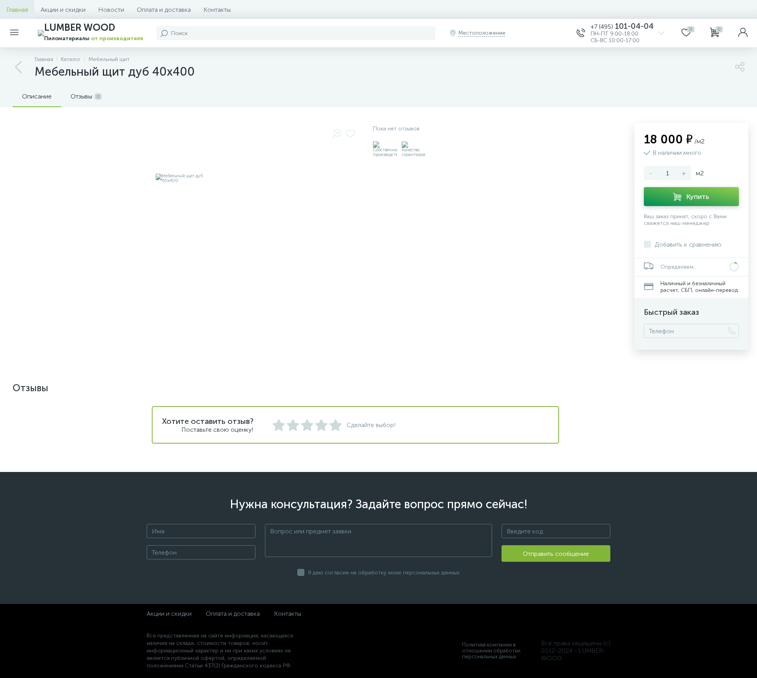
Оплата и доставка (164, 9)
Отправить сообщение (556, 553)
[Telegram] (527, 33)
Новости (111, 9)
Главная (17, 9)
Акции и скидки (63, 9)
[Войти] (743, 33)
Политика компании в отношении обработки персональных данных (491, 650)
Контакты (217, 9)
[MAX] (555, 33)
